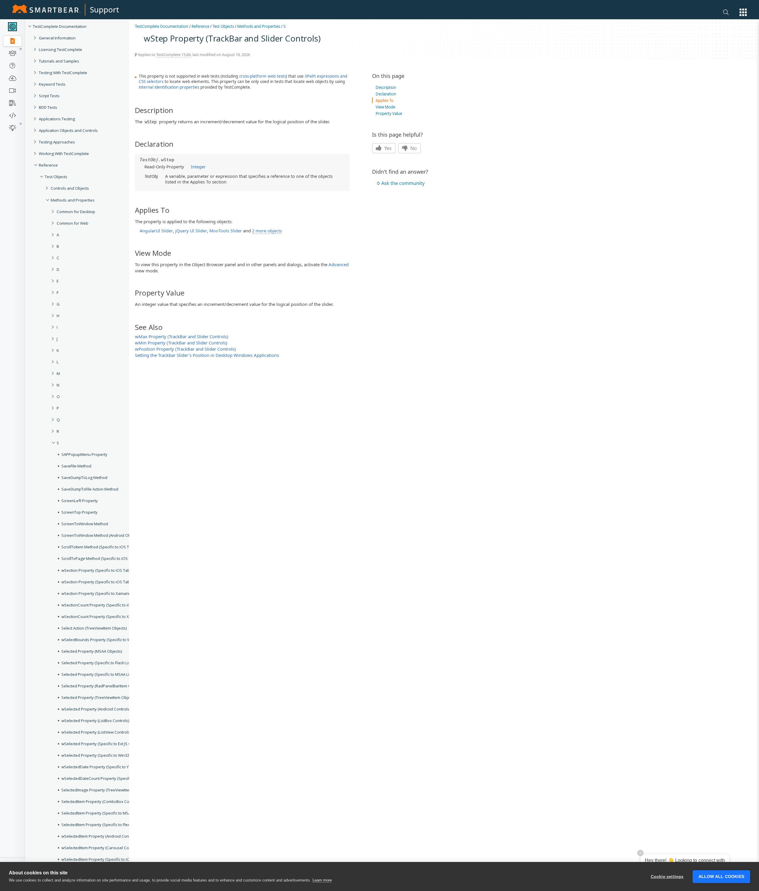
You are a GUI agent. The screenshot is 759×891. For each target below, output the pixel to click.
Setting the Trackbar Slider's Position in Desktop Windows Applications (207, 355)
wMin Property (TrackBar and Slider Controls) (181, 343)
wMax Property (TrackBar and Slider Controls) (181, 336)
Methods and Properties (258, 26)
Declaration (386, 94)
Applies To (384, 100)
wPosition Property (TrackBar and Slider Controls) (185, 349)
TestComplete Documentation (161, 26)
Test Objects (223, 26)
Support (104, 9)
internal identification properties (169, 87)
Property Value (389, 113)
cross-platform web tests (262, 76)
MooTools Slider (225, 231)
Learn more (322, 880)
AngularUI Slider (156, 231)
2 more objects (267, 231)
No (413, 148)
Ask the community (403, 183)
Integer (198, 167)
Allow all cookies (721, 876)
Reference (200, 26)
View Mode (385, 107)
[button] (743, 12)
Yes (387, 148)
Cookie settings (667, 876)
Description (386, 87)
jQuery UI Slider (191, 231)
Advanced (339, 264)
